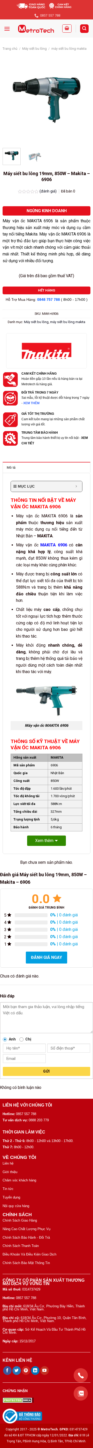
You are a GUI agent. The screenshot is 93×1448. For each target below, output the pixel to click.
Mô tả (11, 467)
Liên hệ (8, 1163)
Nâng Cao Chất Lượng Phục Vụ (26, 1229)
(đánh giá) (49, 191)
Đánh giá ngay (46, 957)
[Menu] (7, 28)
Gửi (46, 1071)
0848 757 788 (48, 299)
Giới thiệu (10, 1172)
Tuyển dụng (11, 1197)
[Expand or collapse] (76, 486)
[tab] (46, 467)
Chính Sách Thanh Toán (21, 1246)
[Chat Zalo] (81, 1393)
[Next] (82, 100)
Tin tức (8, 1189)
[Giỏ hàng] (67, 28)
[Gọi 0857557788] (81, 1375)
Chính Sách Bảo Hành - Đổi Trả (26, 1237)
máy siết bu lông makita (69, 49)
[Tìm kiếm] (84, 28)
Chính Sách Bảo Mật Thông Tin (26, 1263)
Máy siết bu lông (34, 49)
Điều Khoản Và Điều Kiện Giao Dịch (29, 1254)
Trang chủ (10, 49)
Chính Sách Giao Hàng (20, 1220)
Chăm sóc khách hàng (19, 1180)
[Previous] (11, 100)
